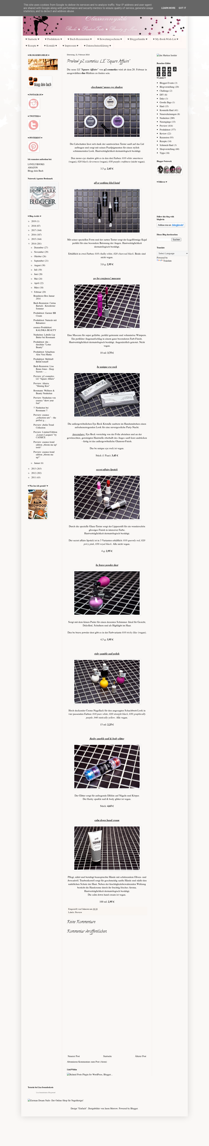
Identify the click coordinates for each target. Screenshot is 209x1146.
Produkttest (165, 129)
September (39, 260)
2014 (34, 243)
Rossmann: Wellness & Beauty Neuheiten (44, 392)
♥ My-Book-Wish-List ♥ (165, 39)
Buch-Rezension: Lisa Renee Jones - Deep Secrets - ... (43, 369)
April (37, 283)
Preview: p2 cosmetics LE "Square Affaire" (44, 377)
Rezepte (163, 141)
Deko (162, 98)
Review (163, 133)
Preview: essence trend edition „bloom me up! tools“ (45, 444)
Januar (37, 463)
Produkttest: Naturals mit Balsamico (45, 321)
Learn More (168, 8)
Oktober (38, 256)
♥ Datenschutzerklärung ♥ (97, 45)
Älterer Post (140, 1056)
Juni (36, 274)
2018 (34, 225)
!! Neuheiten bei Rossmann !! (40, 409)
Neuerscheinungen (168, 114)
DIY (162, 94)
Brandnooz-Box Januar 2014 (44, 297)
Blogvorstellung (167, 86)
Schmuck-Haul (166, 145)
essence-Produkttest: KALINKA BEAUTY (44, 329)
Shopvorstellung (167, 149)
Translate (167, 260)
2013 (34, 468)
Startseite (107, 1056)
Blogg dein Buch (35, 170)
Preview (78, 912)
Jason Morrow (111, 1108)
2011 (34, 477)
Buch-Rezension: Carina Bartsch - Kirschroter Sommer (44, 305)
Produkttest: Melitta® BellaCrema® (43, 360)
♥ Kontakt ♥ (50, 45)
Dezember (39, 247)
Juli (36, 269)
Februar (38, 291)
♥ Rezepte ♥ (32, 45)
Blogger (134, 1108)
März (37, 287)
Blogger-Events (167, 82)
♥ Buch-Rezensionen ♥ (80, 39)
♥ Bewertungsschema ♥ (109, 39)
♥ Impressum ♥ (70, 45)
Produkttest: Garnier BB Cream (44, 314)
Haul (162, 106)
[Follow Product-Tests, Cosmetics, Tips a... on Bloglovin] (171, 226)
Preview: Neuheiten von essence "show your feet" (44, 400)
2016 (34, 234)
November (39, 251)
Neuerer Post (74, 1056)
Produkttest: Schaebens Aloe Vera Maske (44, 353)
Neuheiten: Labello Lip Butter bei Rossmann (44, 336)
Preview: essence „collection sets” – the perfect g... (44, 417)
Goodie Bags (165, 102)
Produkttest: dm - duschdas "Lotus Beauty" (42, 344)
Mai (36, 278)
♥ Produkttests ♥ (53, 39)
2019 (34, 221)
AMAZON (33, 167)
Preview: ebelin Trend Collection (43, 426)
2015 (34, 238)
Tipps (162, 152)
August (37, 265)
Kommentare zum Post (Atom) (92, 1061)
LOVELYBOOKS (36, 164)
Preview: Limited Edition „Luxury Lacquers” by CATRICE (45, 434)
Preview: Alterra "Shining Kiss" (41, 385)
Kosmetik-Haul (167, 110)
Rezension (164, 137)
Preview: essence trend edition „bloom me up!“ (43, 454)
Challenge (164, 90)
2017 (34, 230)
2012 (34, 472)
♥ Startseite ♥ (32, 39)
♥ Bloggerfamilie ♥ (137, 39)
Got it (182, 8)
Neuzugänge (165, 121)
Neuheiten (164, 118)
